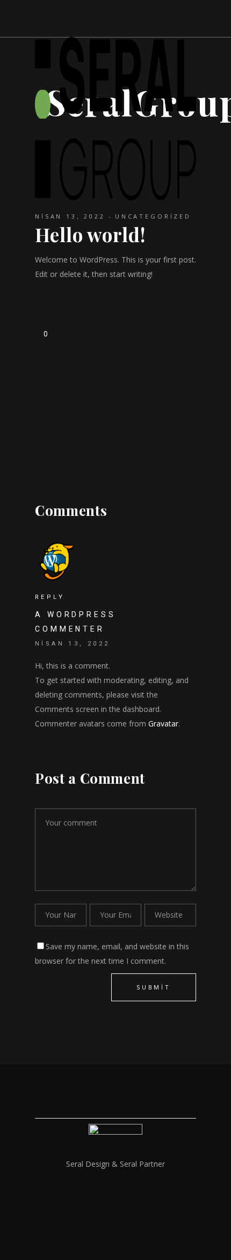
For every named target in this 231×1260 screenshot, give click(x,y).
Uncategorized (153, 216)
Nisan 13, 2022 (70, 216)
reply (49, 597)
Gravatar (163, 723)
